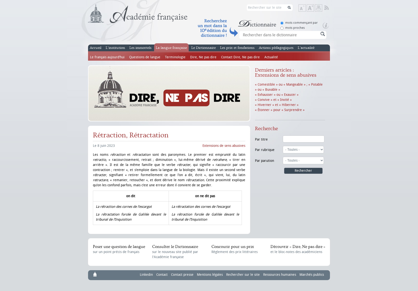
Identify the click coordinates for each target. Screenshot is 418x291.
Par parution (264, 161)
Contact (162, 275)
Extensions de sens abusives (223, 146)
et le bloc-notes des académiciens (297, 249)
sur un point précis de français (119, 249)
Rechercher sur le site (243, 275)
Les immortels (140, 48)
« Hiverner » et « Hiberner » (277, 105)
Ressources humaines (279, 275)
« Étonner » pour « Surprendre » (280, 110)
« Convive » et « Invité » (273, 100)
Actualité (271, 57)
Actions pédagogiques (276, 48)
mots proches (295, 28)
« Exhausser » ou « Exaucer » (277, 95)
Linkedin (146, 275)
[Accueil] (137, 13)
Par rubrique (265, 150)
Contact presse (182, 275)
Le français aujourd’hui (107, 57)
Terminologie (175, 57)
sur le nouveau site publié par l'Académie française (175, 251)
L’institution (115, 48)
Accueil (95, 48)
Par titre (261, 139)
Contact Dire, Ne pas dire (240, 57)
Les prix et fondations (237, 48)
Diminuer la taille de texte (305, 8)
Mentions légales (210, 275)
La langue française (171, 48)
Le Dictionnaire (203, 48)
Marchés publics (311, 275)
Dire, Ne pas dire (203, 57)
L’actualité (306, 48)
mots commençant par (301, 22)
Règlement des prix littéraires (234, 249)
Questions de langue (144, 57)
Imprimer (318, 8)
